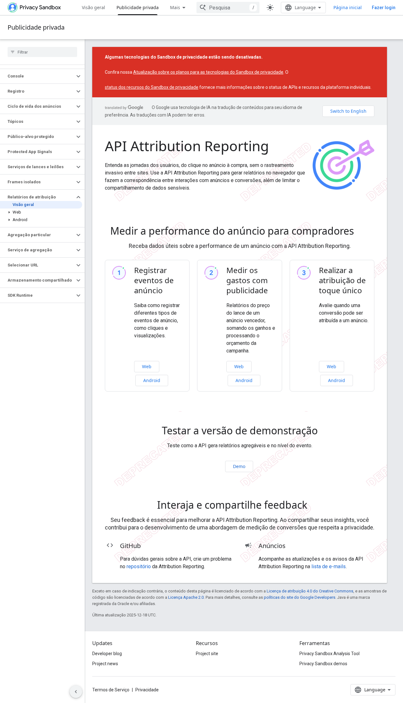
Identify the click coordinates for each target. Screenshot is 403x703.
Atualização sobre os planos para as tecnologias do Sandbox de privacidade (208, 72)
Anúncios (272, 545)
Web (146, 366)
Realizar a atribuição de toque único (342, 280)
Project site (207, 653)
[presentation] (239, 231)
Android (151, 380)
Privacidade (147, 689)
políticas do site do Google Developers (299, 597)
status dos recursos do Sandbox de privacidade (151, 87)
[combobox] (227, 7)
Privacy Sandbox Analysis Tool (329, 653)
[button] (37, 76)
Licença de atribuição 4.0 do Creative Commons (310, 591)
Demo (239, 466)
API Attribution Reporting (187, 146)
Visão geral (93, 7)
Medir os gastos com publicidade (247, 280)
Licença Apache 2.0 (186, 597)
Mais (175, 7)
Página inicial (347, 7)
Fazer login (383, 7)
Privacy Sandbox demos (323, 663)
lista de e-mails (328, 566)
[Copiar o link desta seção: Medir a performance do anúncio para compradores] (362, 232)
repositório (139, 566)
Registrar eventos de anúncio (154, 280)
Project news (105, 663)
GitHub (130, 545)
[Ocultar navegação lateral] (76, 691)
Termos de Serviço (110, 689)
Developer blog (107, 653)
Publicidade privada (137, 7)
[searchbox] (42, 52)
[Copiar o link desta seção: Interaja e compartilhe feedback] (316, 506)
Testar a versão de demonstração (240, 430)
